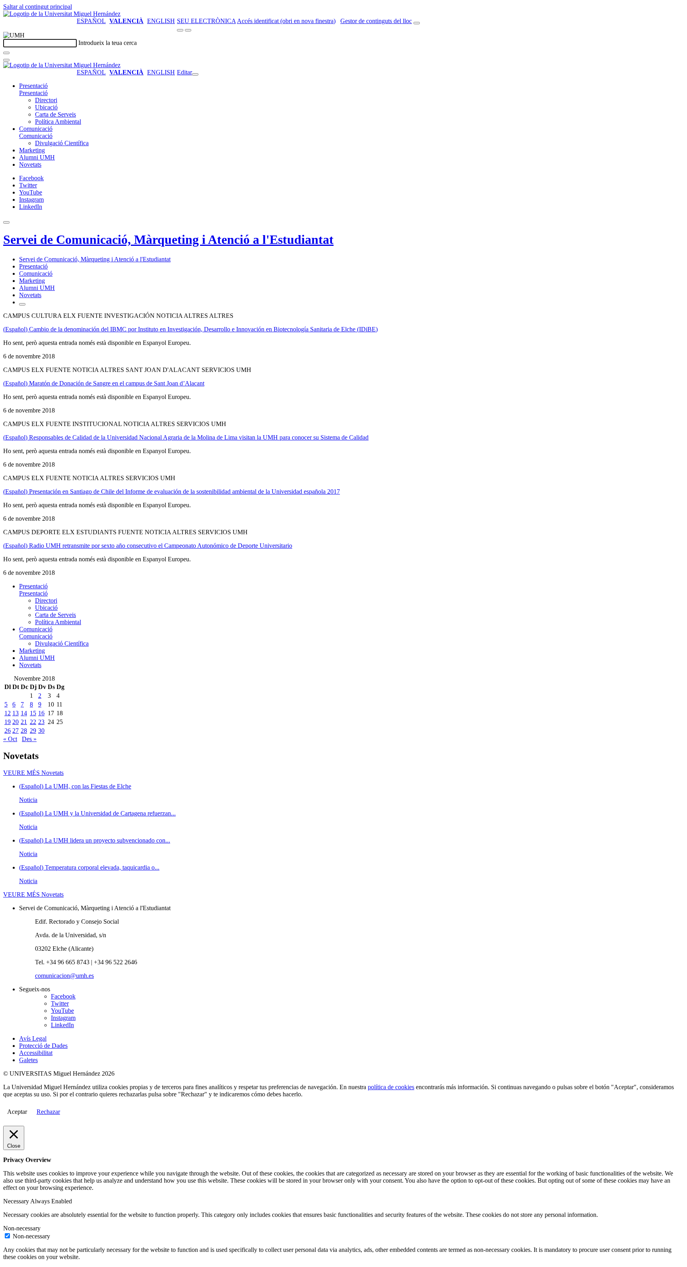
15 (33, 713)
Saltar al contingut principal (37, 6)
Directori (46, 100)
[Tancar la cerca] (6, 60)
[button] (33, 93)
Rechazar (48, 1111)
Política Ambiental (58, 121)
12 (7, 713)
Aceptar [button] (17, 1111)
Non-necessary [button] (22, 1228)
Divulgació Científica (62, 143)
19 (7, 721)
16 (41, 713)
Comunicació (35, 128)
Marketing (32, 150)
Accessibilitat (35, 1052)
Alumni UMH (37, 157)
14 (24, 713)
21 (24, 721)
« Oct (10, 739)
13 (15, 713)
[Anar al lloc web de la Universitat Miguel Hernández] (61, 13)
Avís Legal (33, 1038)
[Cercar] (6, 53)
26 (7, 730)
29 (33, 730)
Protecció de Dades (43, 1045)
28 (24, 730)
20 (15, 721)
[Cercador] (416, 23)
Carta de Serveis (55, 114)
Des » (29, 739)
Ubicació (46, 107)
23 (41, 721)
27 (15, 730)
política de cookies (391, 1087)
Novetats (30, 164)
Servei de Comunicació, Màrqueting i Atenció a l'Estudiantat (168, 239)
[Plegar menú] (195, 74)
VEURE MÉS (33, 772)
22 (33, 721)
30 (41, 730)
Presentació (33, 85)
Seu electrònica (206, 21)
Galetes (28, 1060)
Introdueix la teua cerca (107, 42)
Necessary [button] (16, 1201)
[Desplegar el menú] (188, 30)
